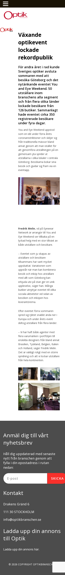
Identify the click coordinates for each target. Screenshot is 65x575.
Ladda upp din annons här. (21, 549)
